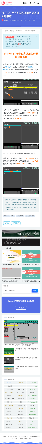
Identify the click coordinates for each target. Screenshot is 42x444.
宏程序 (9, 411)
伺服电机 (9, 408)
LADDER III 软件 (9, 393)
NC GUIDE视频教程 (9, 399)
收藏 (7, 223)
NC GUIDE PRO (32, 396)
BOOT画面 (32, 382)
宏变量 (32, 408)
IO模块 (32, 389)
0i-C (9, 382)
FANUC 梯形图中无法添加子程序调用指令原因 (18, 345)
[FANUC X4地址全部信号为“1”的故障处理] (9, 370)
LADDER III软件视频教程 (21, 393)
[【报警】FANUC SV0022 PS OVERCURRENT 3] (31, 273)
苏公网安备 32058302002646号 (22, 438)
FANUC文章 (19, 30)
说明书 (21, 427)
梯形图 (9, 421)
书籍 (32, 405)
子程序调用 (20, 216)
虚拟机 (21, 424)
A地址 (20, 382)
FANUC (6, 216)
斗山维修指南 (20, 418)
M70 (32, 392)
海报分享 (16, 223)
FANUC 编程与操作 (15, 20)
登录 (25, 3)
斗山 (9, 418)
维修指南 (9, 424)
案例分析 (32, 418)
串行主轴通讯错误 (9, 406)
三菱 (9, 402)
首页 (12, 30)
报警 (32, 411)
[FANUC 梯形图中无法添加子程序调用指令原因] (21, 333)
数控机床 (32, 414)
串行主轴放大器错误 (32, 402)
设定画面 (9, 427)
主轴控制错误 (20, 405)
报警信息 (9, 414)
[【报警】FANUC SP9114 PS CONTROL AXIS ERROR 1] (11, 256)
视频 (32, 424)
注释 (21, 421)
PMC (21, 398)
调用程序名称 (30, 216)
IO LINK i (21, 389)
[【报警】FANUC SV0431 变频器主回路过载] (31, 256)
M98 (12, 216)
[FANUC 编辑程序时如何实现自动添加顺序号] (9, 361)
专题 (20, 402)
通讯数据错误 (32, 427)
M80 (9, 395)
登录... (6, 291)
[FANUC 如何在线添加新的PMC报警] (11, 274)
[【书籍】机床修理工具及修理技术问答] (9, 354)
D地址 (9, 386)
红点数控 (6, 20)
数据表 (20, 414)
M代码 (20, 395)
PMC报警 (32, 398)
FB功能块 (9, 389)
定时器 (20, 411)
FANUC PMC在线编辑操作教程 (32, 386)
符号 (32, 421)
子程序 (20, 408)
